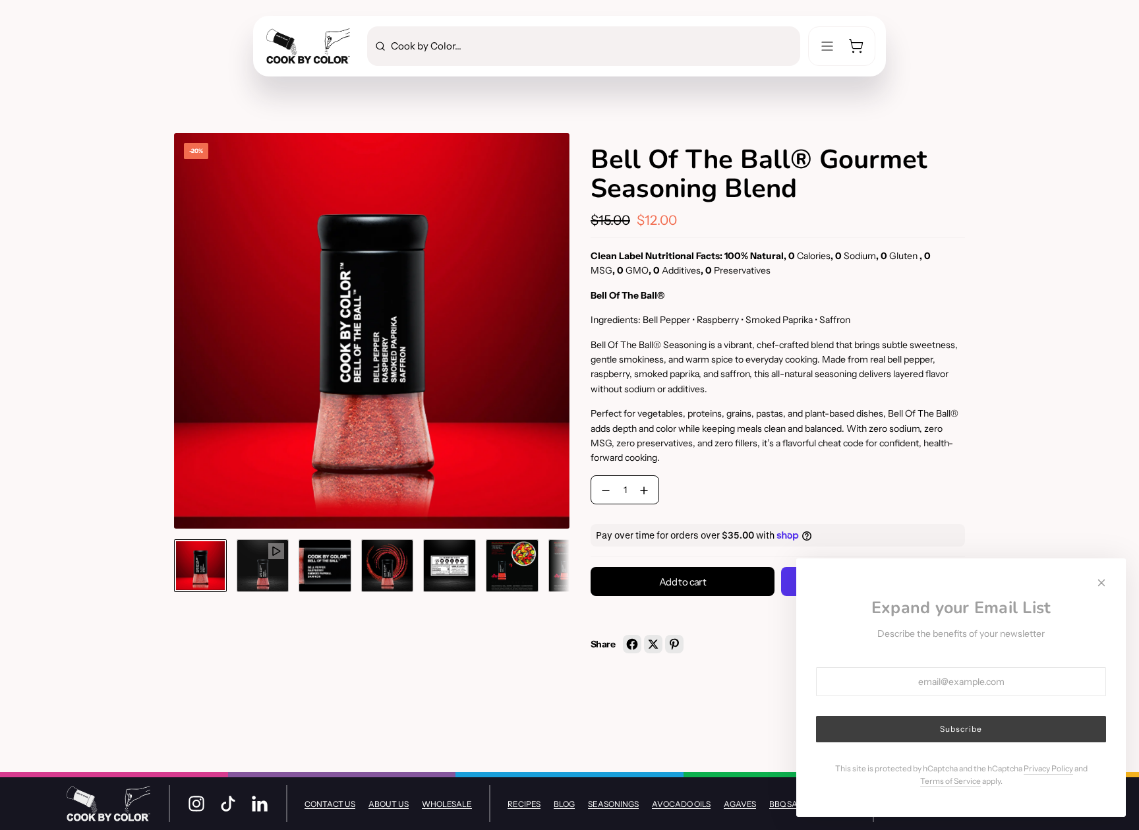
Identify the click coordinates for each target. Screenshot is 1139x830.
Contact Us (330, 804)
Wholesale (447, 804)
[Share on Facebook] (632, 644)
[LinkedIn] (259, 803)
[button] (184, 330)
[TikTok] (228, 803)
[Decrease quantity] (603, 490)
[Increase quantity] (646, 490)
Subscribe (961, 729)
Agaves (740, 804)
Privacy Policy (1048, 768)
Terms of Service (950, 781)
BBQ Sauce (791, 804)
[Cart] (856, 46)
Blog (564, 804)
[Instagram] (196, 803)
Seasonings (613, 804)
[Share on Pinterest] (674, 644)
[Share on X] (653, 644)
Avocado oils (681, 804)
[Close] (1101, 582)
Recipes (524, 804)
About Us (388, 804)
